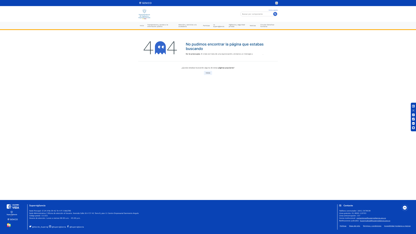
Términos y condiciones (372, 226)
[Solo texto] (413, 110)
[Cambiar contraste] (413, 106)
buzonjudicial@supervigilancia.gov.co (375, 221)
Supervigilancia (37, 205)
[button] (38, 226)
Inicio (208, 73)
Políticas (343, 226)
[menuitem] (142, 25)
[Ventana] (413, 128)
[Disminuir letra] (413, 115)
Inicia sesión (273, 10)
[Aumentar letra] (413, 119)
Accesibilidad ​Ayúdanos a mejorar (397, 226)
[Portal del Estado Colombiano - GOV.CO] (145, 3)
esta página (258, 54)
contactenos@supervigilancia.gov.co (371, 218)
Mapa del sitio (354, 226)
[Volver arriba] (405, 208)
